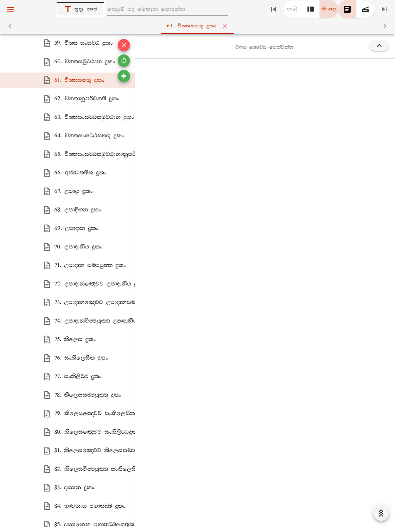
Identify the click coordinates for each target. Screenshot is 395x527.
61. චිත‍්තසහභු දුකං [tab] (192, 26)
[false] (347, 9)
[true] (365, 9)
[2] (310, 9)
